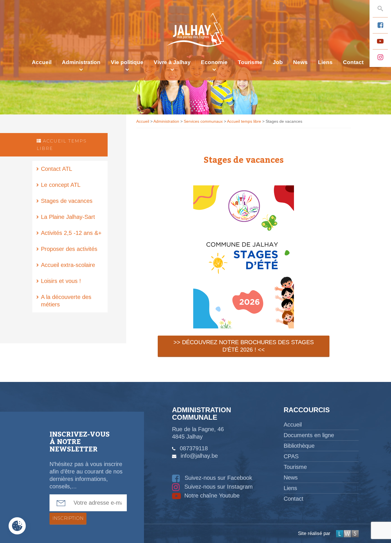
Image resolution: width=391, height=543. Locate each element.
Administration (81, 62)
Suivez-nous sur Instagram (218, 486)
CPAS (291, 456)
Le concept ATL (60, 185)
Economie (214, 62)
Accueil (42, 62)
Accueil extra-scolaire (68, 265)
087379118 (194, 448)
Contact (353, 62)
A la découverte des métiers (66, 301)
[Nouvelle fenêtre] (380, 25)
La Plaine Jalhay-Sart (68, 217)
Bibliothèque (299, 446)
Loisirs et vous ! (61, 281)
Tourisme (250, 62)
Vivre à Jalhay (172, 62)
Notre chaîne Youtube (211, 495)
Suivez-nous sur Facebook (217, 478)
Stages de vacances (66, 201)
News (300, 62)
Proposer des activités (69, 249)
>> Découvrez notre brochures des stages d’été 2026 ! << (243, 346)
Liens (325, 62)
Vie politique (127, 62)
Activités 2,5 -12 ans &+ (71, 233)
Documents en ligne (309, 435)
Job (278, 62)
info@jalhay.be (199, 456)
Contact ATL (56, 169)
